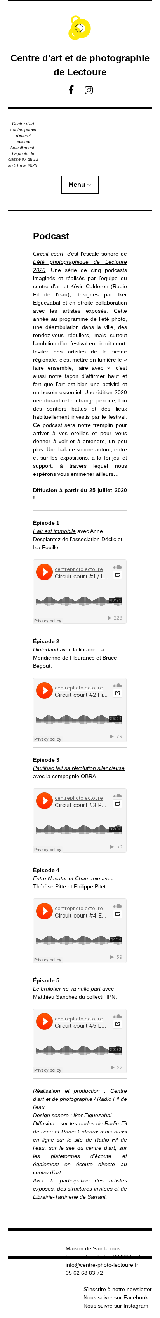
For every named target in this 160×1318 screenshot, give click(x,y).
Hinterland (45, 649)
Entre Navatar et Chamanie (66, 878)
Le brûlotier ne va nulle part (67, 988)
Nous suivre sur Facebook (115, 1297)
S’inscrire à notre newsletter (117, 1289)
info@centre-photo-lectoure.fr (102, 1265)
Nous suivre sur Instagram (115, 1305)
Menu (77, 184)
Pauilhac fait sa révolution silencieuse (79, 768)
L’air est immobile (54, 531)
